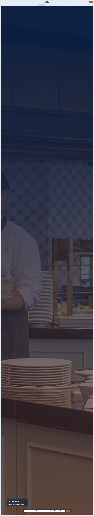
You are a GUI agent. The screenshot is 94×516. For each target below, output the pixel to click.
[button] (86, 514)
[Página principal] (47, 2)
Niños (60, 510)
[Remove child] (63, 510)
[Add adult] (54, 510)
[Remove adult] (56, 510)
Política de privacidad (74, 514)
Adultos (53, 510)
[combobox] (30, 511)
